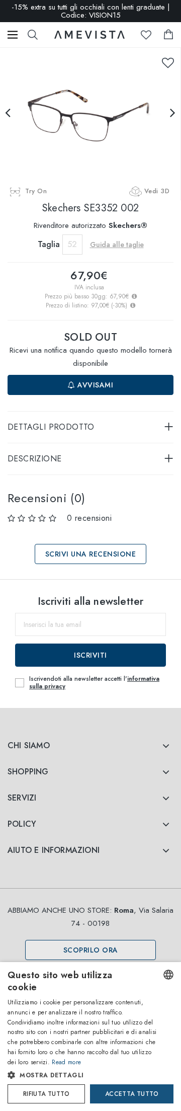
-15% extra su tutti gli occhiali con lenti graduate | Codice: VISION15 (91, 11)
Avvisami (94, 385)
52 (72, 244)
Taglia (49, 244)
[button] (82, 1075)
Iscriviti (90, 655)
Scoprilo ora (90, 950)
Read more (66, 1062)
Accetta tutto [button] (131, 1093)
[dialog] (90, 1036)
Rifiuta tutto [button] (46, 1093)
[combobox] (168, 975)
